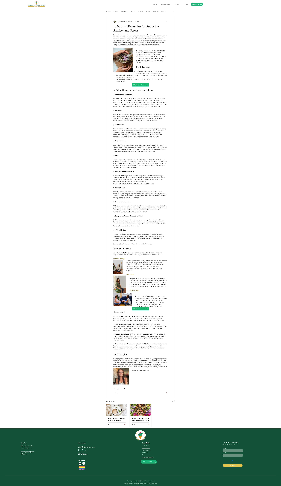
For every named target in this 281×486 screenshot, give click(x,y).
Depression (140, 11)
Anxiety (132, 11)
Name (224, 448)
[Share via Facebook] (114, 388)
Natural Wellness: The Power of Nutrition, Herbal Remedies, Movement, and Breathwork (116, 419)
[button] (154, 4)
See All (173, 401)
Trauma (148, 11)
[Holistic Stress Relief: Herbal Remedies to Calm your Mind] (140, 410)
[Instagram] (83, 463)
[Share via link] (125, 388)
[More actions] (167, 22)
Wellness (115, 11)
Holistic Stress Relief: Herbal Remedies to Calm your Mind (140, 419)
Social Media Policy (152, 483)
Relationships (124, 11)
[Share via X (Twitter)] (117, 388)
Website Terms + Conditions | (132, 483)
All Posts (108, 11)
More (162, 11)
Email (224, 452)
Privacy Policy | (143, 483)
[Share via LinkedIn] (121, 388)
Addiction (155, 11)
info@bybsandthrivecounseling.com (86, 447)
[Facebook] (80, 463)
